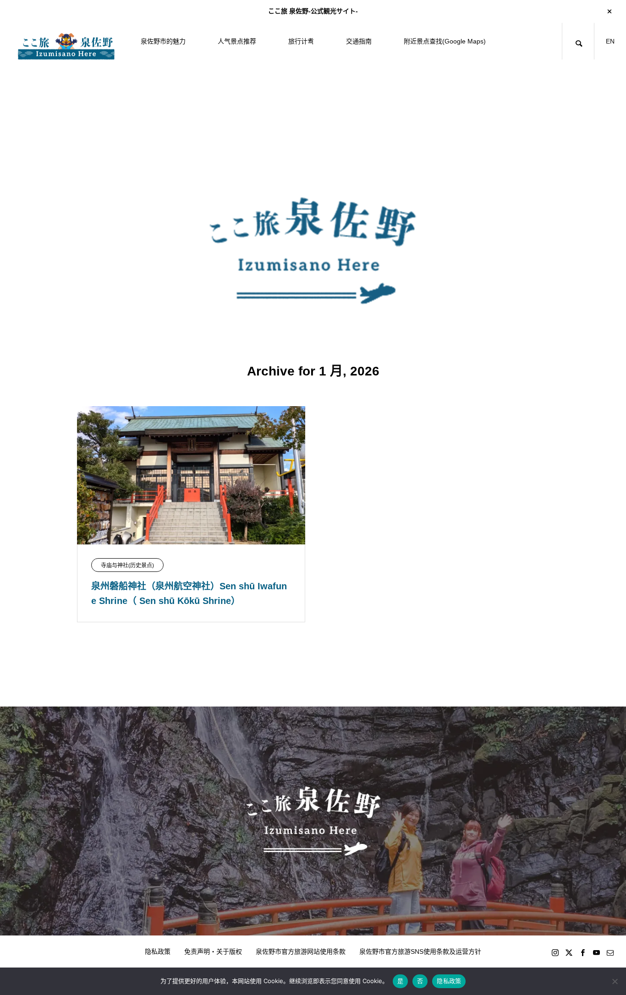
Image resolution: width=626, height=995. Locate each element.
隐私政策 (157, 951)
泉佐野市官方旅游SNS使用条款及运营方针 (420, 951)
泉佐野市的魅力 (163, 41)
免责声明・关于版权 (213, 951)
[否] (614, 981)
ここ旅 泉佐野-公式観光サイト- (313, 11)
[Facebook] (582, 952)
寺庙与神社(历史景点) (127, 565)
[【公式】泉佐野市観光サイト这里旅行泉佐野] (66, 41)
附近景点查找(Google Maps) (445, 41)
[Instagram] (555, 952)
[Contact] (610, 952)
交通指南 (359, 41)
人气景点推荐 (237, 41)
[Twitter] (568, 952)
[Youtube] (596, 952)
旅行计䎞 (301, 41)
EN (610, 41)
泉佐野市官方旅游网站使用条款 (301, 951)
